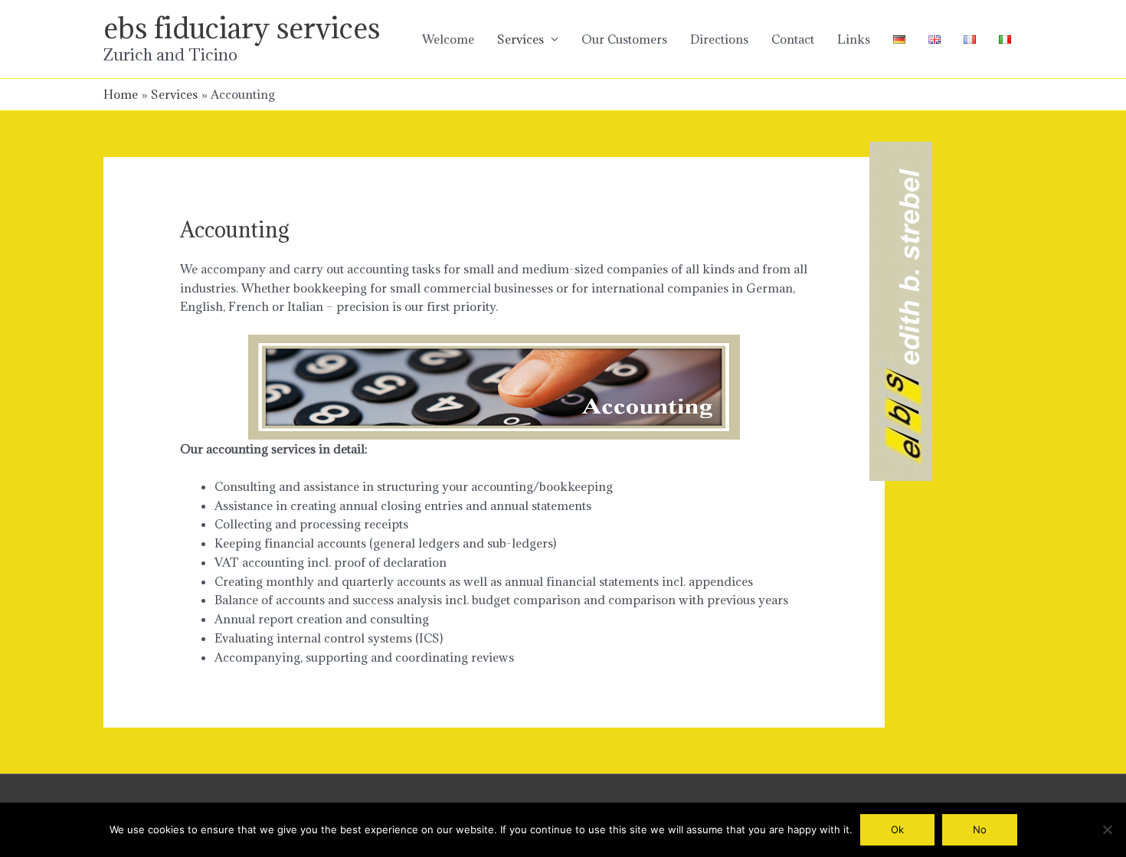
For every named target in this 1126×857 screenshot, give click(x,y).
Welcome (448, 39)
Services (520, 39)
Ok (897, 829)
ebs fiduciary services (241, 27)
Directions (719, 39)
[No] (1107, 829)
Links (853, 39)
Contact (792, 39)
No (980, 829)
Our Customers (624, 39)
